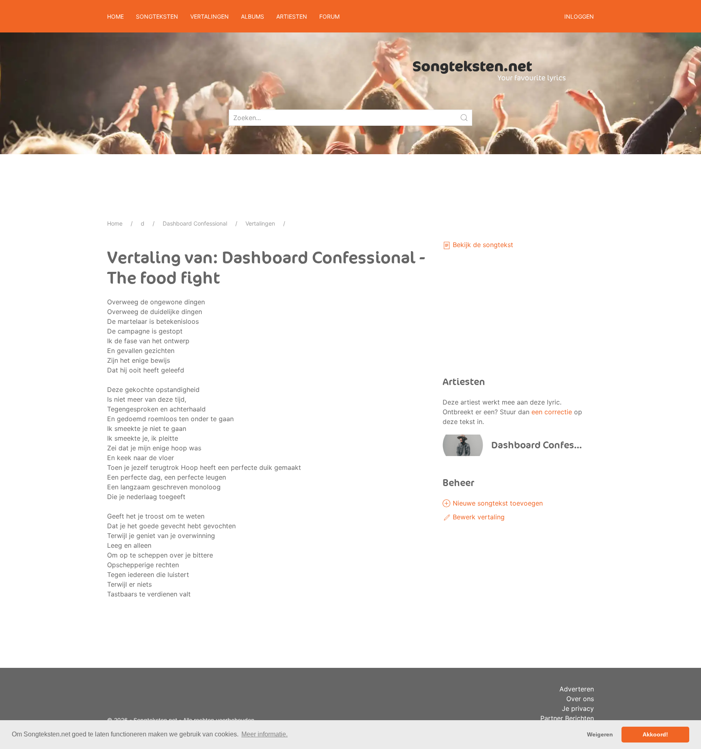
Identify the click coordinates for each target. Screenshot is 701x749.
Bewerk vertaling (478, 517)
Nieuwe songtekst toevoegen (497, 503)
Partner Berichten (567, 718)
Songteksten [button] (157, 16)
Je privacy (578, 708)
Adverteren (576, 689)
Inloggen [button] (579, 16)
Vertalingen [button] (209, 16)
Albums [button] (252, 16)
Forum (329, 16)
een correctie (551, 412)
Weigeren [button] (600, 734)
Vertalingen (260, 223)
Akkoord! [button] (655, 734)
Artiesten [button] (291, 16)
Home (115, 16)
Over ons (580, 699)
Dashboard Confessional (195, 223)
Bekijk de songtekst (482, 245)
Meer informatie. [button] (264, 734)
